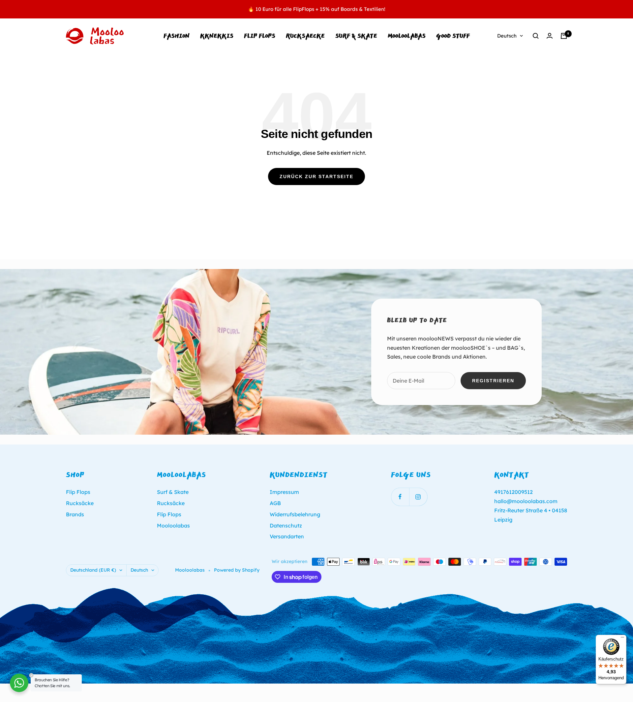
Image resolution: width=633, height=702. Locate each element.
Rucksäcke (80, 503)
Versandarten (287, 536)
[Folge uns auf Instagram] (418, 497)
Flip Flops (259, 35)
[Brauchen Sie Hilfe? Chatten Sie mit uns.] (19, 683)
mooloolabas (407, 35)
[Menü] (622, 639)
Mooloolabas (173, 525)
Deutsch (507, 36)
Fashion (177, 35)
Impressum (284, 492)
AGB (275, 503)
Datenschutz (286, 525)
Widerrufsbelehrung (295, 514)
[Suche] (536, 36)
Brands (75, 514)
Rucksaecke (305, 35)
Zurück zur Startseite (316, 176)
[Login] (550, 36)
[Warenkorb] (563, 36)
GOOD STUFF (453, 35)
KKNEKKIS (216, 35)
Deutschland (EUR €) (93, 570)
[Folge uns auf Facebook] (400, 497)
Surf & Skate (356, 35)
